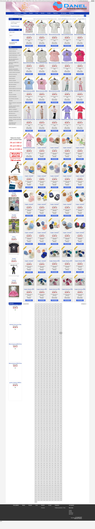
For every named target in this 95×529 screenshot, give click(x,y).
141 (36, 329)
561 (36, 405)
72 (38, 316)
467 (52, 387)
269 (58, 351)
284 (44, 354)
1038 (55, 491)
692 (38, 429)
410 (61, 376)
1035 (47, 491)
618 (55, 414)
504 (44, 394)
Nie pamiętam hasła (13, 42)
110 (61, 322)
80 (60, 316)
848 (55, 456)
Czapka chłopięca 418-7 (67, 260)
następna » (84, 303)
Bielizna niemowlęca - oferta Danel (14, 60)
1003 (41, 485)
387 (52, 372)
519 (58, 396)
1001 (36, 485)
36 (49, 309)
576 (49, 407)
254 (44, 349)
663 (41, 423)
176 (49, 334)
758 (55, 440)
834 (44, 454)
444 (44, 383)
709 (58, 431)
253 (41, 349)
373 (41, 371)
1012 (39, 487)
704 (44, 431)
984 (44, 481)
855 (47, 458)
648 (55, 420)
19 (58, 305)
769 (58, 441)
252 (38, 349)
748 (55, 438)
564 (44, 405)
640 (61, 418)
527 (52, 398)
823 (41, 452)
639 (58, 418)
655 (47, 421)
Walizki (10, 92)
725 (47, 434)
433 (41, 381)
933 (41, 472)
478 (55, 389)
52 (38, 312)
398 (55, 374)
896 (49, 465)
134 (44, 327)
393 (41, 374)
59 (58, 312)
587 (52, 409)
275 (47, 352)
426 (49, 380)
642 (38, 420)
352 (38, 367)
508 (55, 394)
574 (44, 407)
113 (41, 323)
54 (44, 312)
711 (36, 432)
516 (49, 396)
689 (58, 427)
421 (36, 380)
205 (47, 340)
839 (58, 454)
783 (41, 445)
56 (49, 312)
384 (44, 372)
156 (49, 331)
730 (61, 434)
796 (49, 447)
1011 (36, 487)
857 (52, 458)
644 (44, 420)
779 (58, 443)
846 (49, 456)
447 (52, 383)
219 (58, 342)
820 (61, 451)
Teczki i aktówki (12, 94)
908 (55, 467)
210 (61, 340)
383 (41, 372)
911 (36, 469)
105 (47, 322)
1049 (58, 492)
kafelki (83, 18)
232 (38, 345)
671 (36, 425)
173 (41, 334)
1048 (55, 492)
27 (52, 307)
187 (52, 336)
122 (38, 325)
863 (41, 460)
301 (36, 358)
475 (47, 389)
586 (49, 409)
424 (44, 380)
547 (52, 401)
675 (47, 425)
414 (44, 378)
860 (61, 458)
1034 (44, 491)
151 (36, 331)
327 (52, 361)
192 (38, 338)
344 (44, 365)
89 (58, 318)
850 (61, 456)
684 (44, 427)
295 (47, 356)
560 (61, 403)
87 (52, 318)
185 (47, 336)
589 (58, 409)
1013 (41, 487)
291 (36, 356)
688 (55, 427)
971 (36, 480)
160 (61, 331)
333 (41, 363)
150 (61, 329)
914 (44, 469)
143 (41, 329)
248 (55, 347)
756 (49, 440)
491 (36, 392)
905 (47, 467)
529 (58, 398)
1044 (44, 492)
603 (41, 412)
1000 (61, 483)
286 (49, 354)
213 (41, 342)
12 (38, 305)
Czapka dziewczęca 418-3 (54, 289)
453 (41, 385)
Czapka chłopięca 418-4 (42, 289)
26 (49, 307)
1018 (55, 487)
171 (36, 334)
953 (41, 476)
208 (55, 340)
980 (61, 480)
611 (36, 414)
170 (61, 332)
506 (49, 394)
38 (55, 309)
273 (41, 352)
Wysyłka (31, 13)
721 (36, 434)
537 (52, 400)
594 (44, 411)
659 (58, 421)
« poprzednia (26, 303)
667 (52, 423)
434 (44, 381)
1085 (47, 500)
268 (55, 351)
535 (47, 400)
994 (44, 483)
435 (47, 381)
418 (55, 378)
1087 (52, 500)
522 (38, 398)
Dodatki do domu (13, 115)
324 (44, 361)
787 (52, 445)
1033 (41, 491)
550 (61, 401)
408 (55, 376)
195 (47, 338)
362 (38, 369)
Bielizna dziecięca (13, 57)
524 (44, 398)
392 (38, 374)
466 (49, 387)
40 (60, 309)
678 (55, 425)
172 (38, 334)
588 (55, 409)
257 (52, 349)
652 (38, 421)
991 (36, 483)
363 (41, 369)
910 (61, 467)
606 (49, 412)
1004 (44, 485)
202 (38, 340)
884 (44, 463)
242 (38, 347)
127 (52, 325)
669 (58, 423)
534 (44, 400)
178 (55, 334)
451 (36, 385)
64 (44, 314)
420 (61, 378)
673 (41, 425)
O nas (37, 13)
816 (49, 451)
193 (41, 338)
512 (38, 396)
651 (36, 421)
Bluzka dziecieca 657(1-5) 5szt (15, 344)
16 (49, 305)
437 (52, 381)
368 (55, 369)
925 (47, 471)
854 (44, 458)
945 (47, 474)
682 (38, 427)
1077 (52, 498)
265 (47, 351)
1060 (61, 494)
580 (61, 407)
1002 (39, 485)
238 (55, 345)
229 (58, 343)
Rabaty (25, 13)
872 (38, 461)
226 (49, 343)
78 (55, 316)
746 (49, 438)
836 (49, 454)
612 (38, 414)
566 (49, 405)
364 (44, 369)
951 (36, 476)
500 (61, 392)
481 (36, 391)
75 (46, 316)
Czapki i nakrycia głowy (14, 72)
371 (36, 371)
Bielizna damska (12, 84)
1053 (41, 494)
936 (49, 472)
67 (52, 314)
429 (58, 380)
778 (55, 443)
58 (55, 312)
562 (38, 405)
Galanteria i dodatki (13, 98)
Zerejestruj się (12, 43)
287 (52, 354)
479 (58, 389)
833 (41, 454)
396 (49, 374)
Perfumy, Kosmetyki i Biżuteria (13, 63)
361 (36, 369)
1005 (47, 485)
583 (41, 409)
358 (55, 367)
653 (41, 421)
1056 (50, 494)
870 (61, 460)
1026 (50, 489)
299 (58, 356)
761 (36, 441)
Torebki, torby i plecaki (14, 90)
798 (55, 447)
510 (61, 394)
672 (38, 425)
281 (36, 354)
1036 (50, 491)
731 (36, 436)
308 (55, 358)
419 (58, 378)
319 (58, 360)
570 (61, 405)
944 (44, 474)
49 (58, 311)
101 (36, 322)
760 (61, 440)
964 (44, 478)
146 (49, 329)
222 (38, 343)
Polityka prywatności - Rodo (60, 507)
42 (38, 311)
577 (52, 407)
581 (36, 409)
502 (38, 394)
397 (52, 374)
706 (49, 431)
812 (38, 451)
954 (44, 476)
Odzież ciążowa (12, 80)
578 (55, 407)
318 (55, 360)
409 (58, 376)
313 (41, 360)
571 (36, 407)
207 (52, 340)
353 (41, 367)
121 (36, 325)
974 (44, 480)
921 (36, 471)
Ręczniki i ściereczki (13, 111)
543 (41, 401)
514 (44, 396)
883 (41, 463)
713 (41, 432)
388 (55, 372)
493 (41, 392)
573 (41, 407)
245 (47, 347)
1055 (47, 494)
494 (44, 392)
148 (55, 329)
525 (47, 398)
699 (58, 429)
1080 (61, 498)
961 (36, 478)
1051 (36, 494)
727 (52, 434)
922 (38, 471)
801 (36, 449)
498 (55, 392)
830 (61, 452)
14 (44, 305)
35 (44, 18)
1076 (50, 498)
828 (55, 452)
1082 (39, 500)
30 (60, 307)
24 (44, 307)
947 (52, 474)
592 (38, 411)
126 (49, 325)
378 (55, 371)
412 (38, 378)
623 (41, 416)
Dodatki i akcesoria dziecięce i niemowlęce (14, 70)
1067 (52, 496)
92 (38, 320)
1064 (44, 496)
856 (49, 458)
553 (41, 403)
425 (47, 380)
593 (41, 411)
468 (55, 387)
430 (61, 380)
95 (46, 320)
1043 (41, 492)
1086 (50, 500)
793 (41, 447)
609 (58, 412)
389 (58, 372)
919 (58, 469)
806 (49, 449)
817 (52, 451)
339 (58, 363)
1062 (39, 496)
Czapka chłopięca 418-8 (54, 260)
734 (44, 436)
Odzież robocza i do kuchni (15, 88)
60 (60, 312)
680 (61, 425)
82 (38, 318)
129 (58, 325)
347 (52, 365)
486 (49, 391)
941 (36, 474)
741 (36, 438)
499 (58, 392)
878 (55, 461)
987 (52, 481)
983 (41, 481)
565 (47, 405)
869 (58, 460)
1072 (39, 498)
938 (55, 472)
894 (44, 465)
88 (55, 318)
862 (38, 460)
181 (36, 336)
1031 (36, 491)
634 (44, 418)
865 (47, 460)
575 (47, 407)
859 (58, 458)
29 (58, 307)
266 (49, 351)
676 (49, 425)
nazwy (70, 18)
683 (41, 427)
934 (44, 472)
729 (58, 434)
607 (52, 412)
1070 (61, 496)
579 (58, 407)
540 (61, 400)
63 (41, 314)
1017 (52, 487)
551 (36, 403)
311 (36, 360)
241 (36, 347)
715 (47, 432)
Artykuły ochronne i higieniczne (14, 66)
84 (44, 318)
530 (61, 398)
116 (49, 323)
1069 (58, 496)
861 (36, 460)
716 (49, 432)
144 (44, 329)
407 (52, 376)
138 (55, 327)
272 (38, 352)
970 (61, 478)
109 (58, 322)
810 (61, 449)
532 (38, 400)
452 (38, 385)
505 (47, 394)
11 (35, 305)
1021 (36, 489)
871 (36, 461)
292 (38, 356)
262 (38, 351)
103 (41, 322)
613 (41, 414)
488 (55, 391)
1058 (55, 494)
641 (36, 420)
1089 (58, 500)
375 (47, 371)
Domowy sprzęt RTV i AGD (15, 117)
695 (47, 429)
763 (41, 441)
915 (47, 469)
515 (47, 396)
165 (47, 332)
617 (52, 414)
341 (36, 365)
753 (41, 440)
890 (61, 463)
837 (52, 454)
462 (38, 387)
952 (38, 476)
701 (36, 431)
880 (61, 461)
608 (55, 412)
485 (47, 391)
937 (52, 472)
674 (44, 425)
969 (58, 478)
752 (38, 440)
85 (46, 318)
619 (58, 414)
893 (41, 465)
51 (35, 312)
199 (58, 338)
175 (47, 334)
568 (55, 405)
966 (49, 478)
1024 (44, 489)
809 (58, 449)
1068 (55, 496)
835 (47, 454)
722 (38, 434)
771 (36, 443)
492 (38, 392)
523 (41, 398)
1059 (58, 494)
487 (52, 391)
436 (49, 381)
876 (49, 461)
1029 (58, 489)
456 (49, 385)
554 (44, 403)
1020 (61, 487)
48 (55, 311)
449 (58, 383)
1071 (36, 498)
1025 (47, 489)
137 (52, 327)
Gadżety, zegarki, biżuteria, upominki (15, 120)
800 (61, 447)
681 (36, 427)
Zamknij (92, 0)
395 (47, 374)
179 (58, 334)
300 (61, 356)
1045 (47, 492)
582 (38, 409)
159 (58, 331)
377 (52, 371)
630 (61, 416)
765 (47, 441)
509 (58, 394)
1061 (36, 496)
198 (55, 338)
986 (49, 481)
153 (41, 331)
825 (47, 452)
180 (61, 334)
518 (55, 396)
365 (47, 369)
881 (36, 463)
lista (85, 18)
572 (38, 407)
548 (55, 401)
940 (61, 472)
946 (49, 474)
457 (52, 385)
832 (38, 454)
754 (44, 440)
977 (52, 480)
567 (52, 405)
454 (44, 385)
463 (41, 387)
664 (44, 423)
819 (58, 451)
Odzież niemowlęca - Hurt (15, 55)
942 (38, 474)
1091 (36, 501)
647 (52, 420)
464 (44, 387)
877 (52, 461)
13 (41, 305)
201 (36, 340)
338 (55, 363)
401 (36, 376)
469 (58, 387)
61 (35, 314)
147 (52, 329)
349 (58, 365)
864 (44, 460)
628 (55, 416)
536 (49, 400)
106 (49, 322)
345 (47, 365)
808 (55, 449)
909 (58, 467)
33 (41, 309)
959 (58, 476)
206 (49, 340)
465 (47, 387)
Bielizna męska (12, 86)
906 (49, 467)
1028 (55, 489)
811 (36, 451)
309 (58, 358)
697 (52, 429)
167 (52, 332)
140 (61, 327)
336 (49, 363)
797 (52, 447)
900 (61, 465)
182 (38, 336)
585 (47, 409)
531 (36, 400)
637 (52, 418)
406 (49, 376)
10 (37, 18)
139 (58, 327)
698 (55, 429)
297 (52, 356)
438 (55, 381)
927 (52, 471)
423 (41, 380)
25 (41, 18)
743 (41, 438)
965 (47, 478)
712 (38, 432)
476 (49, 389)
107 (52, 322)
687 (52, 427)
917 (52, 469)
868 (55, 460)
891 (36, 465)
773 (41, 443)
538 (55, 400)
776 (49, 443)
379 (58, 371)
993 (41, 483)
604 (44, 412)
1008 (55, 485)
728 (55, 434)
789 (58, 445)
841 (36, 456)
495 (47, 392)
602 (38, 412)
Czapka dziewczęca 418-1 (80, 289)
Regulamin (55, 13)
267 (52, 351)
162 (38, 332)
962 (38, 478)
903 (41, 467)
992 (38, 483)
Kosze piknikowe (13, 96)
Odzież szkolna (12, 51)
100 (61, 320)
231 (36, 345)
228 (55, 343)
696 (49, 429)
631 (36, 418)
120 (61, 323)
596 (49, 411)
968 (55, 478)
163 (41, 332)
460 (61, 385)
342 (38, 365)
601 (36, 412)
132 (38, 327)
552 (38, 403)
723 (41, 434)
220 (61, 342)
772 (38, 443)
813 (41, 451)
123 (41, 325)
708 (55, 431)
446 (49, 383)
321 (36, 361)
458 (55, 385)
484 (44, 391)
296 (49, 356)
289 (58, 354)
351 (36, 367)
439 (58, 381)
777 (52, 443)
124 (44, 325)
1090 (61, 500)
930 (61, 471)
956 (49, 476)
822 (38, 452)
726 (49, 434)
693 (41, 429)
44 (44, 311)
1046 (50, 492)
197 (52, 338)
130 (61, 325)
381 (36, 372)
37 (52, 309)
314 (44, 360)
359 (58, 367)
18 (55, 305)
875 (47, 461)
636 (49, 418)
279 (58, 352)
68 (55, 314)
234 (44, 345)
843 (41, 456)
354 (44, 367)
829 (58, 452)
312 (38, 360)
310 (61, 358)
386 (49, 372)
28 (55, 307)
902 (38, 467)
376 (49, 371)
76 (49, 316)
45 (47, 18)
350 (61, 365)
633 (41, 418)
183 (41, 336)
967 (52, 478)
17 (52, 305)
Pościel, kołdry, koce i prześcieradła (14, 107)
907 (52, 467)
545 (47, 401)
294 (44, 356)
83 (41, 318)
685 (47, 427)
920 (61, 469)
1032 (39, 491)
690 (61, 427)
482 (38, 391)
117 (52, 323)
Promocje (43, 507)
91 (35, 320)
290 (61, 354)
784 (44, 445)
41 (35, 311)
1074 (44, 498)
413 (41, 378)
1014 (44, 487)
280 (61, 352)
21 (35, 307)
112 (38, 323)
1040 (61, 491)
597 (52, 411)
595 (47, 411)
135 (47, 327)
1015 (47, 487)
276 (49, 352)
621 (36, 416)
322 (38, 361)
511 (36, 396)
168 (55, 332)
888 (55, 463)
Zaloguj (70, 510)
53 (41, 312)
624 (44, 416)
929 (58, 471)
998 (55, 483)
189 (58, 336)
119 (58, 323)
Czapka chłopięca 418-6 (80, 260)
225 (47, 343)
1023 (41, 489)
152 (38, 331)
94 (44, 320)
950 (61, 474)
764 (44, 441)
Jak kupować (63, 13)
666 (49, 423)
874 (44, 461)
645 (47, 420)
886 (49, 463)
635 (47, 418)
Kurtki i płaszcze (13, 74)
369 (58, 369)
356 (49, 367)
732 (38, 436)
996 (49, 483)
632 (38, 418)
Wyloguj (70, 511)
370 (61, 369)
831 (36, 454)
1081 (36, 500)
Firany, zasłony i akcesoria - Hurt (15, 103)
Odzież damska (12, 76)
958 (55, 476)
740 (61, 436)
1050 (61, 492)
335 (47, 363)
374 (44, 371)
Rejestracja (71, 512)
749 (58, 438)
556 (49, 403)
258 (55, 349)
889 (58, 463)
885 (47, 463)
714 (44, 432)
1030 (61, 489)
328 (55, 361)
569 (58, 405)
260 (61, 349)
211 (36, 342)
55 (46, 312)
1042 (39, 492)
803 (41, 449)
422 (38, 380)
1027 (52, 489)
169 (58, 332)
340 (61, 363)
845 (47, 456)
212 (38, 342)
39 (58, 309)
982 (38, 481)
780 (61, 443)
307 (52, 358)
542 (38, 401)
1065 (47, 496)
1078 (55, 498)
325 (47, 361)
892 (38, 465)
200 (61, 338)
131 (36, 327)
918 (55, 469)
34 (44, 309)
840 (61, 454)
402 (38, 376)
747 (52, 438)
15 (38, 18)
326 (49, 361)
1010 (61, 485)
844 (44, 456)
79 (58, 316)
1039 (58, 491)
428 (55, 380)
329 (58, 361)
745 (47, 438)
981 (36, 481)
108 (55, 322)
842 (38, 456)
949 (58, 474)
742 (38, 438)
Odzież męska (12, 78)
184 (44, 336)
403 (41, 376)
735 (47, 436)
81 (35, 318)
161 (36, 332)
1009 (58, 485)
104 (44, 322)
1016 (50, 487)
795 (47, 447)
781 (36, 445)
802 (38, 449)
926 (49, 471)
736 (49, 436)
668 (55, 423)
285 (47, 354)
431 (36, 381)
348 (55, 365)
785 (47, 445)
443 (41, 383)
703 (41, 431)
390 (61, 372)
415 (47, 378)
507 (52, 394)
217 (52, 342)
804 (44, 449)
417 (52, 378)
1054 (44, 494)
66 (49, 314)
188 (55, 336)
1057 (52, 494)
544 (44, 401)
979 (58, 480)
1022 (39, 489)
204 (44, 340)
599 (58, 411)
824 (44, 452)
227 (52, 343)
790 (61, 445)
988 (55, 481)
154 (44, 331)
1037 (52, 491)
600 (61, 411)
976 (49, 480)
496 (49, 392)
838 (55, 454)
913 (41, 469)
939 (58, 472)
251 (36, 349)
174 (44, 334)
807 (52, 449)
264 (44, 351)
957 (52, 476)
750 (61, 438)
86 (49, 318)
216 (49, 342)
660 (61, 421)
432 (38, 381)
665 (47, 423)
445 (47, 383)
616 (49, 414)
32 (38, 309)
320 (61, 360)
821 (36, 452)
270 (61, 351)
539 (58, 400)
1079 (58, 498)
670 (61, 423)
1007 (52, 485)
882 (38, 463)
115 (47, 323)
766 (49, 441)
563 (41, 405)
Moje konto (71, 13)
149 (58, 329)
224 (44, 343)
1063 (41, 496)
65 (46, 314)
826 (49, 452)
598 (55, 411)
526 (49, 398)
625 (47, 416)
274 (44, 352)
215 (47, 342)
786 (49, 445)
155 (47, 331)
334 (44, 363)
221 (36, 343)
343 (41, 365)
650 (61, 420)
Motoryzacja (12, 113)
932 (38, 472)
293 (41, 356)
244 (44, 347)
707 (52, 431)
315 (47, 360)
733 (41, 436)
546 (49, 401)
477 (52, 389)
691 (36, 429)
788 (55, 445)
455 (47, 385)
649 (58, 420)
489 (58, 391)
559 (58, 403)
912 (38, 469)
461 (36, 387)
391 (36, 374)
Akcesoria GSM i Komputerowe (12, 123)
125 (47, 325)
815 (47, 451)
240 (61, 345)
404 (44, 376)
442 (38, 383)
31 (35, 309)
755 (47, 440)
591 (36, 411)
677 (52, 425)
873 (41, 461)
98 (55, 320)
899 (58, 465)
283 (41, 354)
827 (52, 452)
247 (52, 347)
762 (38, 441)
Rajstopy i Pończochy (14, 82)
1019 (58, 487)
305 (47, 358)
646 (49, 420)
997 (52, 483)
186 (49, 336)
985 (47, 481)
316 (49, 360)
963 (41, 478)
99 (58, 320)
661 (36, 423)
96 (49, 320)
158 (55, 331)
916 (49, 469)
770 (61, 441)
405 (47, 376)
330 (61, 361)
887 (52, 463)
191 (36, 338)
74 (44, 316)
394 (44, 374)
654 (44, 421)
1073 (41, 498)
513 (41, 396)
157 (52, 331)
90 (60, 318)
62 (38, 314)
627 (52, 416)
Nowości (43, 13)
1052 (39, 494)
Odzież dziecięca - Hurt (14, 53)
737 (52, 436)
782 (38, 445)
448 (55, 383)
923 (41, 471)
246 (49, 347)
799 (58, 447)
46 (49, 311)
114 (44, 323)
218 (55, 342)
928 (55, 471)
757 (52, 440)
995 (47, 483)
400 (61, 374)
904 (44, 467)
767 (52, 441)
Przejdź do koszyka (15, 26)
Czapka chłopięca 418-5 (29, 289)
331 (36, 363)
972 (38, 480)
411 (36, 378)
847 (52, 456)
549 (58, 401)
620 (61, 414)
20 (40, 18)
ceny (68, 18)
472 (38, 389)
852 (38, 458)
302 (38, 358)
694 (44, 429)
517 (52, 396)
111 (36, 323)
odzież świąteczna (13, 49)
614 (44, 414)
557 (52, 403)
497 (52, 392)
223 (41, 343)
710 (61, 431)
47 (52, 311)
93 (41, 320)
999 (58, 483)
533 (41, 400)
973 (41, 480)
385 (47, 372)
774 (44, 443)
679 (58, 425)
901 (36, 467)
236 (49, 345)
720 (61, 432)
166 (49, 332)
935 (47, 472)
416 (49, 378)
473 (41, 389)
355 (47, 367)
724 (44, 434)
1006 (50, 485)
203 (41, 340)
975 (47, 480)
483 (41, 391)
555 (47, 403)
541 (36, 401)
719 (58, 432)
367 (52, 369)
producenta (74, 18)
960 (61, 476)
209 (58, 340)
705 (47, 431)
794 (44, 447)
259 (58, 349)
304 (44, 358)
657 (52, 421)
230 (61, 343)
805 (47, 449)
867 (52, 460)
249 (58, 347)
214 (44, 342)
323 (41, 361)
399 (58, 374)
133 (41, 327)
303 (41, 358)
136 (49, 327)
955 (47, 476)
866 (49, 460)
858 (55, 458)
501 (36, 394)
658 (55, 421)
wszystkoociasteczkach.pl (83, 0)
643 (41, 420)
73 (41, 316)
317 (52, 360)
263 (41, 351)
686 (49, 427)
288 (55, 354)
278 (55, 352)
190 (61, 336)
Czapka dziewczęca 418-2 (67, 289)
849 (58, 456)
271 (36, 352)
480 (61, 389)
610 (61, 412)
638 (55, 418)
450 (61, 383)
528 (55, 398)
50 (48, 18)
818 (55, 451)
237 (52, 345)
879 (58, 461)
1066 (50, 496)
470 (61, 387)
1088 (55, 500)
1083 (41, 500)
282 (38, 354)
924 (44, 471)
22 (38, 307)
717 (52, 432)
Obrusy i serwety (13, 109)
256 (49, 349)
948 (55, 474)
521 (36, 398)
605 (47, 412)
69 (58, 314)
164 (44, 332)
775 (47, 443)
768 (55, 441)
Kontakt (49, 13)
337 (52, 363)
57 (52, 312)
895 (47, 465)
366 (49, 369)
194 (44, 338)
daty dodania (64, 18)
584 (44, 409)
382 (38, 372)
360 (61, 367)
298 (55, 356)
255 (47, 349)
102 (38, 322)
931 (36, 472)
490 (61, 391)
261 (36, 351)
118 (55, 323)
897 (52, 465)
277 (52, 352)
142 (38, 329)
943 (41, 474)
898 (55, 465)
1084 (44, 500)
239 (58, 345)
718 (55, 432)
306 (49, 358)
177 (52, 334)
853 (41, 458)
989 (58, 481)
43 (41, 311)
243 (41, 347)
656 (49, 421)
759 (58, 440)
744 (44, 438)
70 (60, 314)
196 (49, 338)
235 (47, 345)
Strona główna (17, 13)
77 (52, 316)
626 (49, 416)
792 (38, 447)
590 (61, 409)
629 (58, 416)
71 (35, 316)
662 (38, 423)
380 (61, 371)
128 (55, 325)
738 (55, 436)
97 (52, 320)
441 (36, 383)
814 (44, 451)
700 (61, 429)
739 (58, 436)
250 (61, 347)
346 (49, 365)
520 (61, 396)
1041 (36, 492)
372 (38, 371)
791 (36, 447)
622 (38, 416)
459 (58, 385)
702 (38, 431)
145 (47, 329)
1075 (47, 498)
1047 (52, 492)
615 (47, 414)
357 (52, 367)
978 (55, 480)
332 (38, 363)
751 (36, 440)
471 (36, 389)
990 (61, 481)
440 (61, 381)
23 (41, 307)
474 (44, 389)
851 (36, 458)
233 (41, 345)
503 (41, 394)
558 (55, 403)
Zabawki (11, 100)
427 (52, 380)
